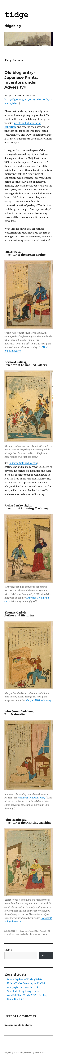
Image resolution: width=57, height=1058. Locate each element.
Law (26, 931)
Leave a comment (38, 934)
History (21, 931)
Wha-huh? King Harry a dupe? (23, 991)
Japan (17, 934)
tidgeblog (12, 26)
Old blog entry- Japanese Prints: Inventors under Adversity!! (21, 80)
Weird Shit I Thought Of (39, 931)
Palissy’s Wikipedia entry (23, 463)
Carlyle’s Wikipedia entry (38, 700)
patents (24, 934)
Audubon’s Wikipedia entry (31, 797)
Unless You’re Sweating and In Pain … (28, 983)
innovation (9, 934)
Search (8, 949)
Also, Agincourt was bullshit (23, 987)
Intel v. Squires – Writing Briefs (24, 979)
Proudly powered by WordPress (30, 1052)
